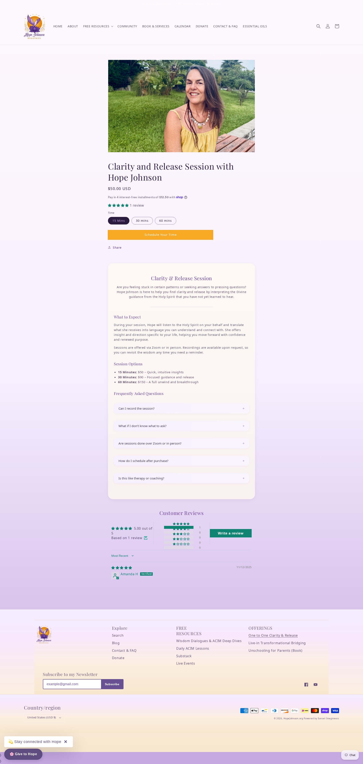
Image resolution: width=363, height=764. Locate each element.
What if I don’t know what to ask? (142, 426)
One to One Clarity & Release (273, 635)
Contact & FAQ (124, 650)
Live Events (185, 663)
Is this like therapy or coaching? (141, 478)
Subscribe (112, 684)
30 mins (142, 221)
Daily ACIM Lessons (192, 648)
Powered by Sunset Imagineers (321, 718)
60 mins (165, 221)
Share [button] (117, 247)
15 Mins (118, 221)
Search (118, 635)
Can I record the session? (136, 408)
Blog (116, 643)
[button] (318, 26)
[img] (121, 567)
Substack (184, 656)
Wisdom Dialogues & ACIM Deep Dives (209, 641)
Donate (118, 658)
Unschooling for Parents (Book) (275, 650)
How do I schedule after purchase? (143, 461)
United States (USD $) (41, 717)
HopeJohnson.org (293, 718)
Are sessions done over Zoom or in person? (150, 443)
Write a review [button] (230, 533)
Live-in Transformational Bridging (277, 643)
